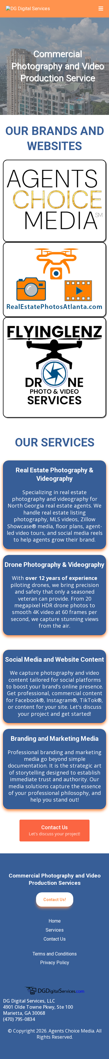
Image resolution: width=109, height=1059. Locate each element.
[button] (101, 9)
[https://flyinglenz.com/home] (54, 367)
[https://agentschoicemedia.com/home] (54, 201)
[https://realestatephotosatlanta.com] (54, 279)
